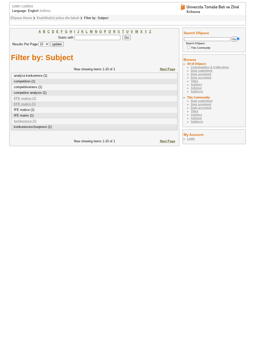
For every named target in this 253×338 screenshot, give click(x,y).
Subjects (197, 91)
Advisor (196, 88)
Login (16, 5)
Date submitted (201, 70)
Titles (194, 81)
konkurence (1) (25, 121)
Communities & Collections (210, 67)
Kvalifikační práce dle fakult (58, 18)
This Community (201, 47)
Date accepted (201, 77)
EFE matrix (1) (25, 104)
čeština (45, 11)
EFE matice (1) (25, 98)
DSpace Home (21, 18)
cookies (27, 5)
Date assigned (201, 74)
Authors (196, 84)
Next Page (167, 69)
